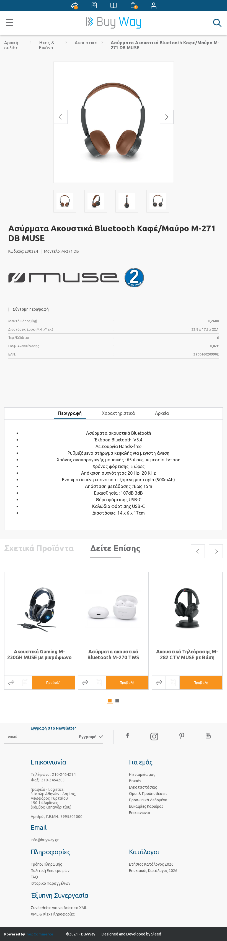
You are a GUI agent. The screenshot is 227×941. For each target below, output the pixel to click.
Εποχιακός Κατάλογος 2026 (153, 870)
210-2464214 (64, 774)
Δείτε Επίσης (115, 548)
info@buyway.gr (45, 840)
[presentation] (61, 117)
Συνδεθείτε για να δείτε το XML (59, 908)
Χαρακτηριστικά (118, 413)
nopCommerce (40, 934)
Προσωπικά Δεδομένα (148, 800)
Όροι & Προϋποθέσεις (148, 793)
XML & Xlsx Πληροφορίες (53, 914)
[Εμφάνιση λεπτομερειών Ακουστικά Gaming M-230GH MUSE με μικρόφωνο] (39, 609)
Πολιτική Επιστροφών (50, 870)
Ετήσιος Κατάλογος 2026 (151, 864)
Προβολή (53, 682)
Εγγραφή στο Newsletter (53, 728)
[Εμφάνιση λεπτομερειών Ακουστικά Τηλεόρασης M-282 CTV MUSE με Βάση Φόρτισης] (187, 609)
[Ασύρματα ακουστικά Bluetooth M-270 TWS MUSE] (113, 609)
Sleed (156, 934)
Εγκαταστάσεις (143, 787)
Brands (135, 781)
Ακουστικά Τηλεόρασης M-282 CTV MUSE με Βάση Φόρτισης (187, 657)
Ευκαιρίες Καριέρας (146, 806)
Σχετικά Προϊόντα (39, 548)
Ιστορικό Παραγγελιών (50, 883)
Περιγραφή (70, 413)
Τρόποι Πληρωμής (46, 864)
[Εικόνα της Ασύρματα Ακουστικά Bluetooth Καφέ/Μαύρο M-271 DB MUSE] (64, 201)
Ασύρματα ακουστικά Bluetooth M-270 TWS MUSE (113, 657)
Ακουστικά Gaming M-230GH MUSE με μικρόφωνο (39, 654)
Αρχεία (162, 413)
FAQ (34, 877)
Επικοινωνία (139, 812)
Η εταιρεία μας (142, 774)
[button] (110, 701)
